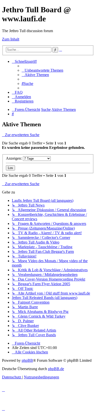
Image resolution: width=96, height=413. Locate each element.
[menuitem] (42, 70)
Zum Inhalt (10, 39)
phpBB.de (56, 369)
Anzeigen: (14, 158)
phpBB (27, 360)
